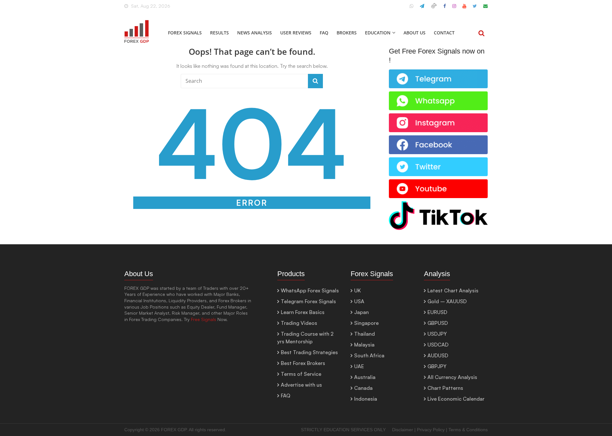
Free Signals (203, 319)
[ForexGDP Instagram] (454, 9)
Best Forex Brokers (303, 363)
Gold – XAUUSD (447, 301)
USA (359, 301)
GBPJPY (437, 366)
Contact (444, 33)
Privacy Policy (431, 429)
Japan (361, 312)
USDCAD (437, 344)
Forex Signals (185, 33)
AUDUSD (437, 355)
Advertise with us (301, 385)
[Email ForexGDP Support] (485, 9)
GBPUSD (437, 323)
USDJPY (437, 334)
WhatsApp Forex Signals (310, 290)
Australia (364, 377)
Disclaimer (402, 429)
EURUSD (437, 312)
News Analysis (254, 33)
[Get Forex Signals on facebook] (438, 138)
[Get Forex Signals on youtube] (438, 182)
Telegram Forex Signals (308, 301)
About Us (415, 33)
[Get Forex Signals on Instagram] (438, 116)
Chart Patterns (445, 388)
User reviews (295, 33)
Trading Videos (299, 323)
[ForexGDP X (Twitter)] (475, 9)
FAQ (324, 33)
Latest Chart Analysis (452, 290)
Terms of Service (301, 374)
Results (219, 33)
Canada (363, 388)
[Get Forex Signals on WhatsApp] (438, 72)
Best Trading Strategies (309, 352)
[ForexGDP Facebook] (444, 9)
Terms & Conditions (468, 429)
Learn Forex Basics (302, 312)
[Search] (481, 33)
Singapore (366, 323)
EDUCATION (377, 33)
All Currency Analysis (452, 377)
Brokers (347, 33)
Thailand (364, 334)
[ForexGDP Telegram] (422, 9)
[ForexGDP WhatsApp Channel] (411, 9)
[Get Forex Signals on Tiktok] (438, 204)
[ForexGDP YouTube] (464, 9)
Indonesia (365, 399)
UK (357, 290)
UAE (359, 366)
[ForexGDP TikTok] (434, 9)
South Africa (369, 355)
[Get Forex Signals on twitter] (438, 160)
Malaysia (364, 344)
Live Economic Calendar (455, 399)
